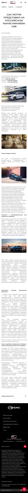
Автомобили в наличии (10, 421)
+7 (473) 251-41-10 (20, 441)
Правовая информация (6, 481)
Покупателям (7, 418)
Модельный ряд (7, 415)
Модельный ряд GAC (8, 396)
